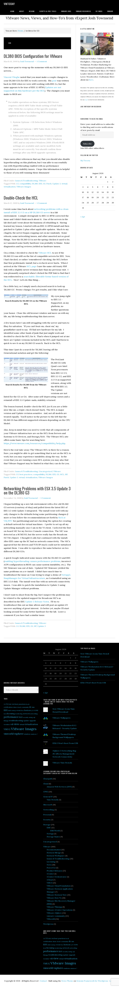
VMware (42, 180)
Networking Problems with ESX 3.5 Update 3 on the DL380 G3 (37, 490)
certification (8, 707)
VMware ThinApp (54, 907)
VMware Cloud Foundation (59, 886)
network (26, 714)
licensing (11, 713)
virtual (64, 183)
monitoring (19, 714)
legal (86, 100)
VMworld (51, 919)
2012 (10, 704)
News (49, 865)
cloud (19, 707)
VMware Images (24, 186)
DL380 (35, 183)
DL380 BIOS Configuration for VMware (33, 56)
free (22, 710)
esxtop (13, 710)
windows (27, 734)
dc (30, 707)
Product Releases (54, 871)
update (26, 721)
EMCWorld (55, 830)
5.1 (7, 704)
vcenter (7, 724)
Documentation (54, 849)
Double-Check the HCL (21, 198)
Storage (46, 824)
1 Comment (42, 61)
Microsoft (47, 804)
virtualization (10, 186)
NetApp (50, 833)
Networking (48, 809)
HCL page (31, 266)
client (15, 707)
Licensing (51, 862)
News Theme (67, 981)
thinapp (6, 721)
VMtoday (9, 4)
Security (47, 819)
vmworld (9, 733)
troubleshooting (16, 720)
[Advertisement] (21, 661)
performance (11, 717)
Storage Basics (53, 836)
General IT (48, 796)
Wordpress (48, 924)
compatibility (25, 183)
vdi (11, 724)
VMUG (7, 729)
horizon (27, 710)
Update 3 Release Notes (37, 601)
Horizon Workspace (56, 855)
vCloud (50, 880)
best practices (26, 474)
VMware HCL (45, 252)
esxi (9, 710)
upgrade (33, 721)
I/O (32, 710)
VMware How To (54, 898)
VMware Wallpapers (61, 718)
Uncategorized (45, 471)
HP (66, 474)
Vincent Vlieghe (12, 77)
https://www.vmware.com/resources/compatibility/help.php (34, 443)
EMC (49, 827)
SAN (21, 717)
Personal (47, 814)
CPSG (45, 792)
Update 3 (56, 183)
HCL (62, 474)
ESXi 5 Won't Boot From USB (65, 743)
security (25, 717)
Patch (48, 183)
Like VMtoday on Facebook (90, 106)
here (91, 80)
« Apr (82, 217)
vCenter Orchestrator (57, 877)
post (54, 80)
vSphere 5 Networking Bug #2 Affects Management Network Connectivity (64, 754)
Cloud (45, 784)
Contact (43, 981)
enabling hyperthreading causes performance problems (32, 561)
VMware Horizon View (57, 895)
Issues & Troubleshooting (26, 180)
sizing (31, 717)
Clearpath (47, 779)
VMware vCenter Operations (60, 910)
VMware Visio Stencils (62, 763)
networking (34, 714)
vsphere (18, 733)
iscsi (5, 714)
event (18, 710)
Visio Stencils (52, 800)
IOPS (36, 710)
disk (33, 707)
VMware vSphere (54, 913)
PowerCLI (51, 868)
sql (34, 717)
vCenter (50, 874)
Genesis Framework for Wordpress (92, 981)
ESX (40, 183)
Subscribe (87, 144)
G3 (44, 183)
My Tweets (85, 160)
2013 (13, 704)
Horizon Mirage (54, 852)
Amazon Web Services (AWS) (59, 787)
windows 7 (34, 734)
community (25, 707)
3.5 (17, 183)
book (27, 704)
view (16, 724)
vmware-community (56, 916)
